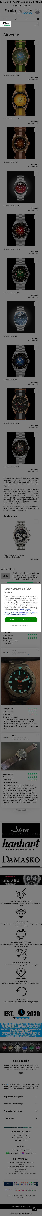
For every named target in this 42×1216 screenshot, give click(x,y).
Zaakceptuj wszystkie (21, 620)
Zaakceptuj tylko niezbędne (21, 625)
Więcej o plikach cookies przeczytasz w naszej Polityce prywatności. (21, 614)
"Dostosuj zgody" (25, 610)
